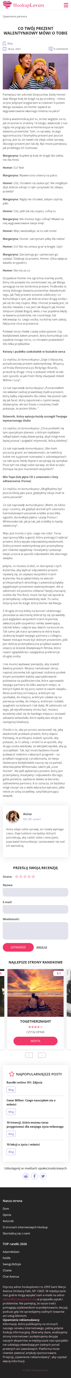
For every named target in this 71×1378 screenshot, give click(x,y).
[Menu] (66, 5)
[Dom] (23, 5)
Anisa (27, 814)
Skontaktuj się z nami (16, 1233)
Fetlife (7, 1258)
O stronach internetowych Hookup (25, 1227)
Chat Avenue (11, 1276)
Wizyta (35, 1041)
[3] (25, 876)
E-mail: (7, 902)
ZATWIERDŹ (18, 947)
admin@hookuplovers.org (20, 1299)
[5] (33, 876)
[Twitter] (43, 1176)
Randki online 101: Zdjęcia (24, 1082)
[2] (21, 876)
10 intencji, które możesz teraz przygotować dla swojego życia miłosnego (35, 1125)
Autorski (8, 1221)
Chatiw (7, 1270)
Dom (6, 1209)
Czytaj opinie (35, 1032)
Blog (10, 43)
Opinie (7, 1215)
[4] (29, 876)
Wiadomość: (11, 919)
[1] (17, 876)
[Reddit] (26, 1176)
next (42, 1055)
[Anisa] (12, 817)
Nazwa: (8, 885)
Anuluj (41, 947)
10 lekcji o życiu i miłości (23, 1144)
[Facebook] (34, 1176)
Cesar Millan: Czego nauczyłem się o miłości (31, 1102)
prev (29, 1055)
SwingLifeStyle (12, 1264)
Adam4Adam (11, 1252)
